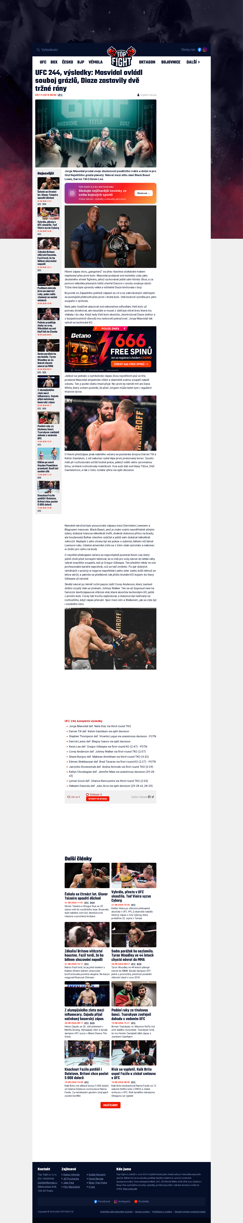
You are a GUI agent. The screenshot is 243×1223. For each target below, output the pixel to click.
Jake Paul (68, 1182)
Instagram (124, 1201)
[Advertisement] (111, 498)
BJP (80, 62)
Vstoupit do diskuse (97, 799)
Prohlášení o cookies (162, 1211)
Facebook (104, 1201)
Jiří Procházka (71, 1178)
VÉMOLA (96, 62)
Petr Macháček (71, 1186)
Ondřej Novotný (97, 1174)
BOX (54, 62)
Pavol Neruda (96, 1178)
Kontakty (144, 1201)
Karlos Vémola (71, 1174)
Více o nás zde (130, 1188)
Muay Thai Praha (98, 1182)
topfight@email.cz (47, 1182)
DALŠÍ (191, 62)
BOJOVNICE (170, 62)
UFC (43, 62)
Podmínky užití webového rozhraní (116, 1211)
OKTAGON (147, 62)
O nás (92, 1186)
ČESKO (67, 62)
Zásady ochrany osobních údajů (190, 1211)
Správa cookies (142, 1211)
